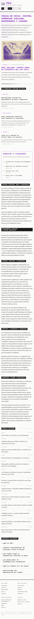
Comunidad (4, 585)
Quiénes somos (22, 599)
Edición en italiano (24, 601)
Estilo (3, 591)
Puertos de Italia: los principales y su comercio (15, 458)
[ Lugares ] (5, 132)
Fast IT (3, 607)
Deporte (20, 587)
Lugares (3, 593)
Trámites (20, 593)
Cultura (3, 587)
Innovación (21, 585)
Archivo (20, 603)
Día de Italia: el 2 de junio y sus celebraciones (15, 435)
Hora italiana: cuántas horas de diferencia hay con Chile (15, 69)
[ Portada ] (5, 64)
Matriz (14, 8)
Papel (10, 8)
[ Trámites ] (5, 94)
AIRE (2, 605)
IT (5, 8)
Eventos (20, 589)
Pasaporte (4, 603)
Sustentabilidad (22, 591)
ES (2, 8)
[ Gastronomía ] (6, 113)
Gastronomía (4, 589)
